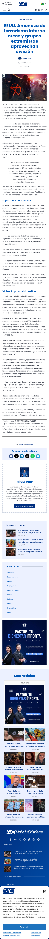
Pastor (9, 595)
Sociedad (29, 19)
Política (22, 19)
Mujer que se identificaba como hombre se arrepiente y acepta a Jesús (35, 771)
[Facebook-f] (32, 10)
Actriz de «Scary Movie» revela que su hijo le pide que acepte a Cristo (30, 532)
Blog (9, 612)
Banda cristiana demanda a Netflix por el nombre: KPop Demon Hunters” (35, 818)
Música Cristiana (13, 590)
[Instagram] (42, 10)
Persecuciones (12, 577)
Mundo (10, 603)
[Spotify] (38, 839)
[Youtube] (36, 10)
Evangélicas (11, 608)
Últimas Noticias (15, 525)
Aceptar (24, 927)
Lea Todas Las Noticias (24, 506)
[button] (45, 891)
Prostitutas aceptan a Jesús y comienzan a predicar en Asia (30, 542)
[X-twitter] (39, 10)
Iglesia (9, 581)
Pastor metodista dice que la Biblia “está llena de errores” (35, 794)
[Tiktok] (46, 10)
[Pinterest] (34, 839)
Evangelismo (12, 586)
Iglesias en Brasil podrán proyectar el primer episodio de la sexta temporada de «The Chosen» (30, 552)
